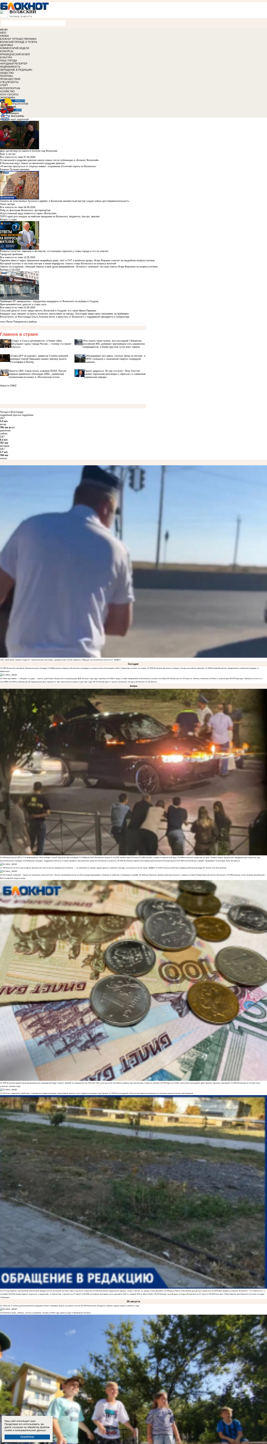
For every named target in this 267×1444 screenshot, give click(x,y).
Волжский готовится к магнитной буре (160, 857)
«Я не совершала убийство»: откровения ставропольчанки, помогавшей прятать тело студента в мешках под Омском (56, 1093)
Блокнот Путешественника (14, 169)
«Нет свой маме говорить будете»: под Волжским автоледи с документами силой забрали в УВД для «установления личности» (56, 660)
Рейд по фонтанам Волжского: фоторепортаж (25, 210)
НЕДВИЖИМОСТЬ (10, 66)
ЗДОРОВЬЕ (6, 45)
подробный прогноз (10, 415)
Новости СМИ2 (8, 385)
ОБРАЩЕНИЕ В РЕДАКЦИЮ (16, 69)
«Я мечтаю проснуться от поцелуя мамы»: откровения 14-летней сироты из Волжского (48, 166)
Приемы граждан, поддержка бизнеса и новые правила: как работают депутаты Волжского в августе (72, 861)
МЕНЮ (4, 29)
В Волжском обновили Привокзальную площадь (26, 668)
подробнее (27, 415)
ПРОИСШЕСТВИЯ (10, 79)
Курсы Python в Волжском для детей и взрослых (190, 1291)
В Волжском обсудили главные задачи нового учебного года (112, 1306)
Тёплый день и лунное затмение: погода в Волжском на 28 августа (127, 682)
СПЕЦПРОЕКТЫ (9, 82)
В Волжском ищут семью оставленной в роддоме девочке (32, 163)
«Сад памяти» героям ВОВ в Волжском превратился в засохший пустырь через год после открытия (48, 1291)
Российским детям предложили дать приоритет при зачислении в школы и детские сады (53, 682)
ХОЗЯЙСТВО (7, 91)
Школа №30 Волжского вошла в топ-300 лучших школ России (111, 857)
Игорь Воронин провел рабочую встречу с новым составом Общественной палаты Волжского (185, 875)
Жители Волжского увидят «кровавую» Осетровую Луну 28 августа (210, 861)
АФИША (4, 36)
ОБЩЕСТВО (7, 73)
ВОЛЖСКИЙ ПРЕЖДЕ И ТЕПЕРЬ (18, 42)
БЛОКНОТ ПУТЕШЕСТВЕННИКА (18, 39)
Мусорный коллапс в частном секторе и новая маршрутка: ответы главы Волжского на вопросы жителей (58, 263)
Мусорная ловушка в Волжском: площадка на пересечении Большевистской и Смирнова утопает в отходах (99, 668)
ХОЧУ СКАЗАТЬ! (9, 94)
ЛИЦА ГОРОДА (8, 60)
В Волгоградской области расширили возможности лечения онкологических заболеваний (153, 1093)
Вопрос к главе (8, 219)
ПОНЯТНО (27, 1437)
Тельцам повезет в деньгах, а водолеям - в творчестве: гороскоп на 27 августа (48, 1294)
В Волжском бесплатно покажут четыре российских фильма (178, 668)
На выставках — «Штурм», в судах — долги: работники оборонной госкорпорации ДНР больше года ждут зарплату (56, 678)
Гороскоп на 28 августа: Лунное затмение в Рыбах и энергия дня (200, 678)
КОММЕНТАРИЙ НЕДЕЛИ (14, 48)
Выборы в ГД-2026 (10, 269)
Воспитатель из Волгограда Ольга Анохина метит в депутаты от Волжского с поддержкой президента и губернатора (64, 316)
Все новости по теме (11, 157)
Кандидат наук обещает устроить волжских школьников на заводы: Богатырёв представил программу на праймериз (64, 313)
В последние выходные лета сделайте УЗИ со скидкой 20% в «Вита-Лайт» (121, 1294)
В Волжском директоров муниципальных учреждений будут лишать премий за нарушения (44, 1083)
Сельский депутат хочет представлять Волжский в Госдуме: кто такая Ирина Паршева (48, 310)
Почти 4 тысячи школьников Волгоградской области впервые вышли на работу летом (42, 1306)
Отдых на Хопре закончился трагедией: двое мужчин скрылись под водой (197, 1083)
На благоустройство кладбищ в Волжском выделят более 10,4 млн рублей (193, 868)
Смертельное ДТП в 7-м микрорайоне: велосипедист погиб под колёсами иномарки (42, 857)
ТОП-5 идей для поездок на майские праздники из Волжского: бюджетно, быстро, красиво (50, 216)
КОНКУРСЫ (6, 51)
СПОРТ (4, 85)
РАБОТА (20, 100)
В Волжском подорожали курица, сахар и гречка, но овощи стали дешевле (130, 1291)
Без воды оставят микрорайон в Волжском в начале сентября (139, 678)
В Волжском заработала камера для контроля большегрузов (149, 861)
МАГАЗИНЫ (17, 116)
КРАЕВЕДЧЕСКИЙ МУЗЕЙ (15, 54)
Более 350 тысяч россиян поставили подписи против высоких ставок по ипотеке (125, 1083)
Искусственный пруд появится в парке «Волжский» (28, 213)
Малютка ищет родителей (14, 119)
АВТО (3, 32)
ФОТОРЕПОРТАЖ (10, 88)
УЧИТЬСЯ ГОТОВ (18, 103)
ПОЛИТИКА (6, 76)
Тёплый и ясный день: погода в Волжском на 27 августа (183, 1294)
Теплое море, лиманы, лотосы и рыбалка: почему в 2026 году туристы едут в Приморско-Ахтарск (47, 1313)
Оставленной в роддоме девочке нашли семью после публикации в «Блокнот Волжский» (49, 160)
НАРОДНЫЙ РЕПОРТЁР (13, 63)
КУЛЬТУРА (6, 57)
